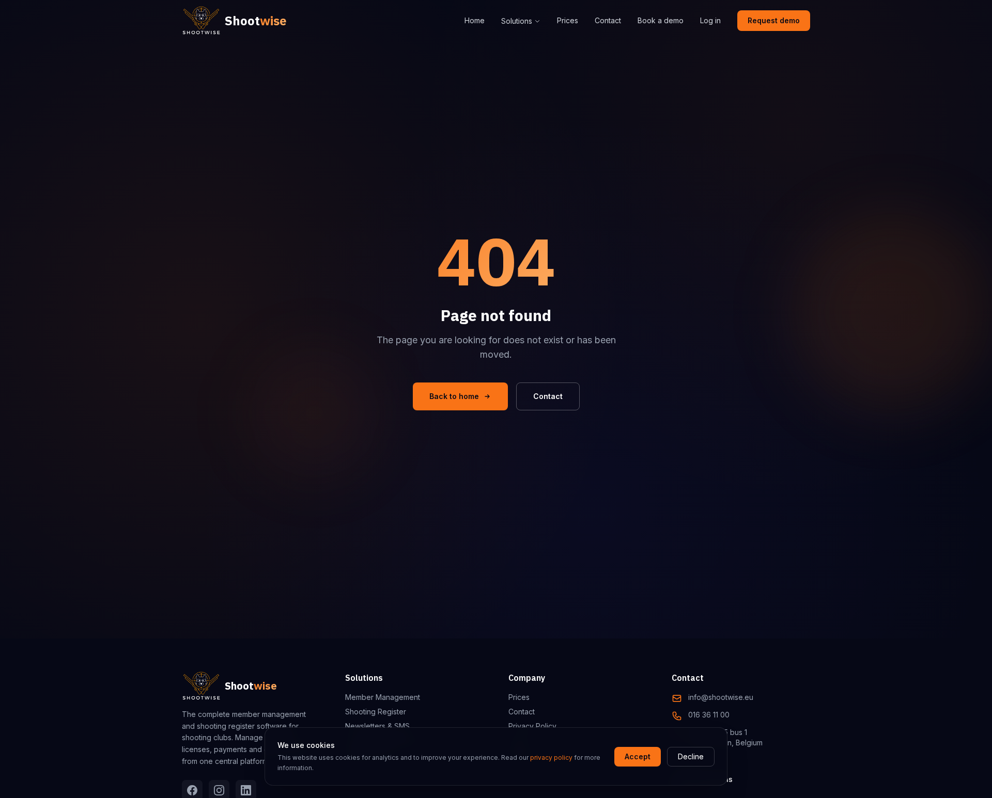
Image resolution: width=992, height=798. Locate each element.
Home (474, 20)
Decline (691, 756)
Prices (567, 20)
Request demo (774, 20)
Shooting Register (375, 711)
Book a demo (661, 20)
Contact (608, 20)
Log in (710, 20)
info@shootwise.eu (720, 697)
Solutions (516, 21)
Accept (637, 756)
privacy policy (551, 757)
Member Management (382, 697)
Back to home (454, 396)
